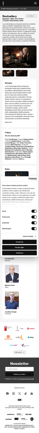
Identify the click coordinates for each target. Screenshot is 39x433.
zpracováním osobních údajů (26, 379)
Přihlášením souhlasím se (19, 379)
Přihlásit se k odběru (19, 374)
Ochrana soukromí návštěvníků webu (23, 425)
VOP (5, 426)
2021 (12, 19)
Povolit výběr (19, 247)
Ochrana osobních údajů (14, 426)
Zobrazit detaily (28, 236)
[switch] (34, 217)
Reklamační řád (26, 426)
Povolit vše (19, 242)
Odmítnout (19, 253)
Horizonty (5, 19)
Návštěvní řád (8, 425)
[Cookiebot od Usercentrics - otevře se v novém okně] (28, 179)
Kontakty (22, 428)
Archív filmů (30, 16)
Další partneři (18, 352)
